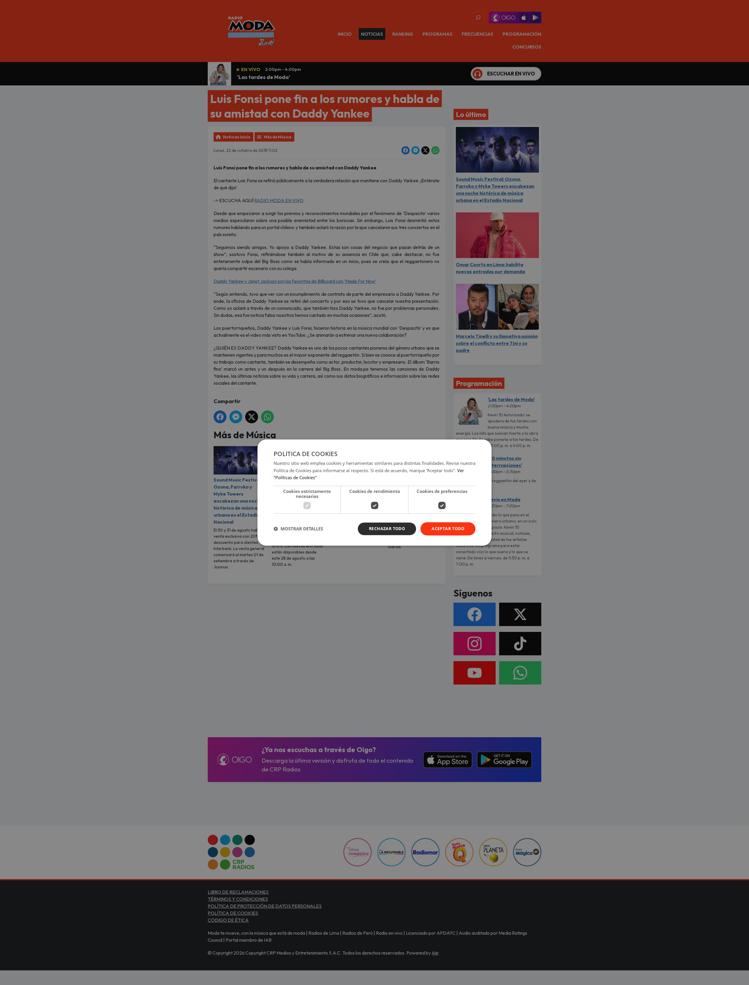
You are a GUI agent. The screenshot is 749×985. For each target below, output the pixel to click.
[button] (298, 529)
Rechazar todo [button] (387, 528)
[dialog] (374, 492)
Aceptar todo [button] (448, 528)
